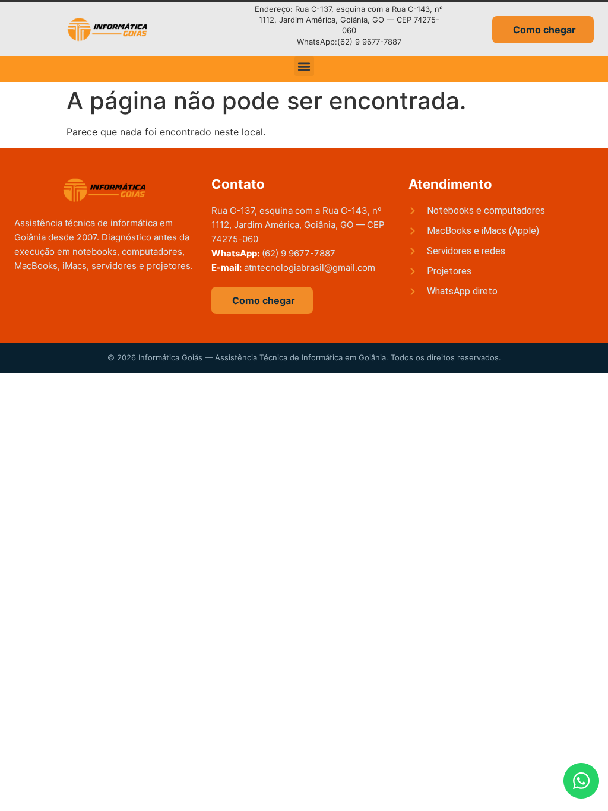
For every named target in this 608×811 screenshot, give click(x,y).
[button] (304, 66)
